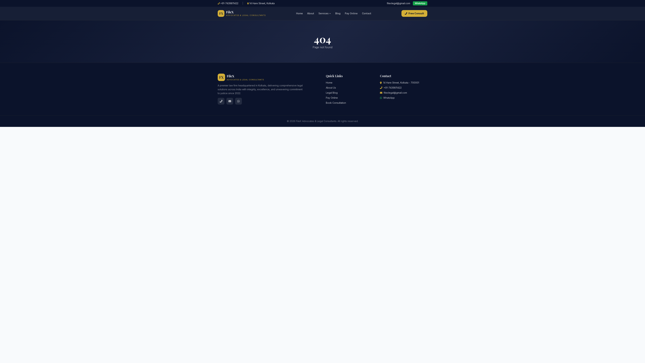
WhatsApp (420, 3)
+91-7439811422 (229, 3)
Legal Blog (332, 92)
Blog (337, 13)
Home (299, 13)
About (310, 13)
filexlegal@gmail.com (398, 3)
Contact (366, 13)
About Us (331, 87)
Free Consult (416, 13)
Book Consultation (336, 102)
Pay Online (351, 13)
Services (323, 13)
